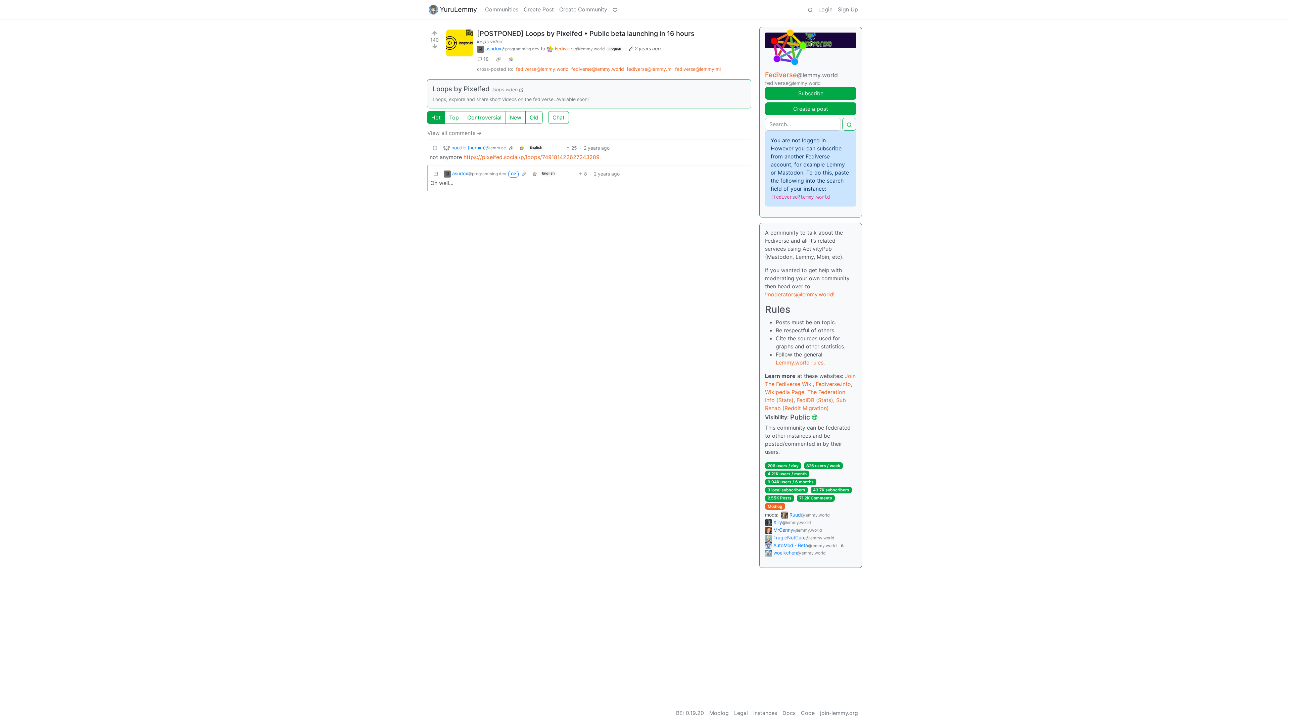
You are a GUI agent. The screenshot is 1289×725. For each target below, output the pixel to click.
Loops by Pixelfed (461, 89)
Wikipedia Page (784, 392)
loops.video (489, 41)
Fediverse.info (833, 384)
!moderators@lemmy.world (799, 294)
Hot (436, 117)
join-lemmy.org (839, 713)
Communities (501, 9)
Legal (741, 713)
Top (454, 117)
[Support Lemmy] (615, 9)
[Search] (810, 9)
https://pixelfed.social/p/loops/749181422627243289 (532, 157)
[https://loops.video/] (459, 43)
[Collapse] (435, 148)
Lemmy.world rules (799, 362)
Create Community (583, 9)
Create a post (810, 108)
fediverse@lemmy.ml (649, 69)
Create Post (539, 9)
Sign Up (848, 9)
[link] (499, 59)
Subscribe (810, 93)
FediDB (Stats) (815, 400)
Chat (559, 117)
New (515, 117)
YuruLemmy (458, 9)
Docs (789, 713)
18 (486, 59)
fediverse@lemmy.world (542, 69)
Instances (765, 713)
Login (825, 9)
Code (808, 713)
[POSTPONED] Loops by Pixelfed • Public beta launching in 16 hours (586, 34)
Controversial (484, 117)
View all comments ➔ (454, 133)
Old (534, 117)
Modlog (775, 506)
